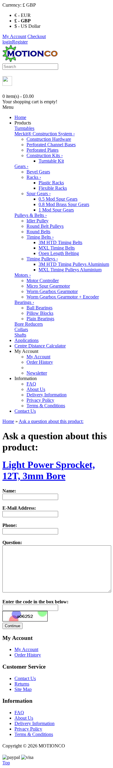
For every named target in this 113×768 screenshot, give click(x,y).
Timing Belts (40, 237)
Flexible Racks (53, 188)
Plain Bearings (40, 318)
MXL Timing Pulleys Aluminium (70, 269)
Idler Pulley (38, 220)
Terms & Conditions (46, 405)
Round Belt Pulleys (45, 226)
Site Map (23, 689)
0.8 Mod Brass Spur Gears (64, 204)
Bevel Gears (38, 171)
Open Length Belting (59, 253)
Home (20, 117)
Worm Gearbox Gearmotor (52, 291)
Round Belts (38, 231)
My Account (14, 36)
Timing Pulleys (42, 258)
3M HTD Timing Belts (60, 242)
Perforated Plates (42, 150)
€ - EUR (22, 15)
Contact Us (25, 411)
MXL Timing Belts (57, 247)
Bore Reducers (28, 324)
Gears (21, 166)
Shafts (20, 334)
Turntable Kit (51, 160)
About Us (36, 389)
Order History (40, 362)
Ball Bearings (39, 307)
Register (20, 41)
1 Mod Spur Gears (56, 209)
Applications (26, 340)
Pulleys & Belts (30, 215)
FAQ (31, 383)
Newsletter (37, 373)
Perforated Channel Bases (51, 144)
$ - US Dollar (27, 26)
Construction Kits (45, 155)
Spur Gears (39, 193)
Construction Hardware (49, 139)
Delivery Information (47, 394)
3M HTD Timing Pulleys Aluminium (74, 264)
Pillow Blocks (40, 313)
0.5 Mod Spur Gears (58, 199)
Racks (34, 177)
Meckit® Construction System (44, 133)
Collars (21, 329)
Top (6, 762)
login (7, 41)
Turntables (24, 128)
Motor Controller (43, 280)
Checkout (36, 36)
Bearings (24, 302)
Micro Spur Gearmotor (48, 286)
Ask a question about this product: (51, 421)
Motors (22, 275)
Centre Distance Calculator (40, 345)
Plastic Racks (51, 182)
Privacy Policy (40, 400)
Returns (21, 683)
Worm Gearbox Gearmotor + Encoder (63, 296)
